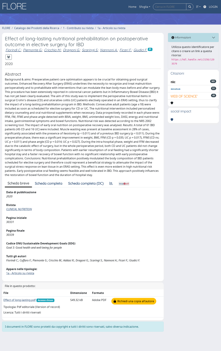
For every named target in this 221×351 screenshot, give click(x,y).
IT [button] (197, 7)
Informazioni (182, 37)
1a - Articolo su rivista (111, 28)
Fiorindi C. (13, 50)
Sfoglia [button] (143, 7)
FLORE (6, 28)
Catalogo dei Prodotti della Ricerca (36, 28)
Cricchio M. (52, 50)
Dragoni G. (71, 50)
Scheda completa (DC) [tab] (86, 183)
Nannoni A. (108, 50)
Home (132, 7)
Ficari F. (125, 50)
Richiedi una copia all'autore (135, 301)
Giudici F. (140, 50)
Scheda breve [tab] (18, 183)
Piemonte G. (32, 50)
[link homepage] (15, 6)
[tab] (111, 183)
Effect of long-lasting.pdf (19, 300)
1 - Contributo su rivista (78, 28)
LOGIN (213, 7)
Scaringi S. (90, 50)
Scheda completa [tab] (48, 183)
